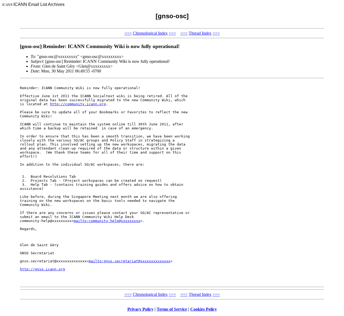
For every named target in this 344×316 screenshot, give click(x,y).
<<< (128, 33)
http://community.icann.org (78, 104)
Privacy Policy (140, 309)
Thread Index (200, 33)
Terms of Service (172, 309)
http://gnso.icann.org (42, 269)
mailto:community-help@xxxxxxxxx (107, 221)
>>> (172, 33)
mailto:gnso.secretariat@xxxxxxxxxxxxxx (129, 261)
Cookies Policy (203, 309)
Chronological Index (150, 33)
